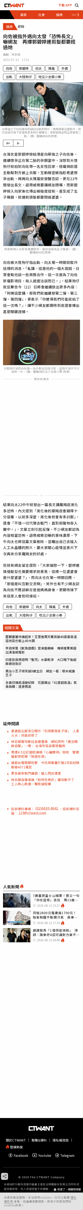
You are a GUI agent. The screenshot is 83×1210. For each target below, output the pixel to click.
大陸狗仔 (25, 76)
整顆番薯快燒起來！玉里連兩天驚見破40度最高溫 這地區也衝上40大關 (41, 638)
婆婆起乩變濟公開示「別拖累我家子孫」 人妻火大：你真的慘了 (45, 732)
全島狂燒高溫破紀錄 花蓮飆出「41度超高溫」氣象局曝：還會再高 (41, 684)
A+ (8, 143)
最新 (23, 14)
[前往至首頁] (14, 5)
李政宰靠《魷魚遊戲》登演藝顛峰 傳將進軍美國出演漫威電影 (40, 650)
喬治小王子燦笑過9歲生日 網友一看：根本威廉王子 (40, 673)
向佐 (9, 68)
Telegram (67, 1155)
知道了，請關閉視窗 (69, 1189)
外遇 (64, 68)
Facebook (21, 1155)
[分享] (4, 1176)
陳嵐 (51, 68)
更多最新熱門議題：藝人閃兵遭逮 (36, 773)
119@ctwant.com (33, 812)
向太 (38, 68)
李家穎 (16, 54)
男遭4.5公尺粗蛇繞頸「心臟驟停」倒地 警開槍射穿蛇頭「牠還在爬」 (45, 754)
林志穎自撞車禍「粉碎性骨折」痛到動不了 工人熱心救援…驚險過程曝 (44, 781)
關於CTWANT (16, 1140)
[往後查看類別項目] (74, 14)
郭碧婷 (24, 68)
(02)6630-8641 (47, 808)
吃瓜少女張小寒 (49, 76)
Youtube (44, 1155)
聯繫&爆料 (39, 1140)
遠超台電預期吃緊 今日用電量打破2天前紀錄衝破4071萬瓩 (45, 764)
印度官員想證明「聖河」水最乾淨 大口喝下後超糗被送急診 (40, 661)
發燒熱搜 (16, 1147)
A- (18, 143)
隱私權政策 (61, 1140)
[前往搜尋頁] (77, 5)
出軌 (9, 76)
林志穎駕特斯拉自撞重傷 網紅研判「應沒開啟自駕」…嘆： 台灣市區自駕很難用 (44, 743)
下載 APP (65, 5)
